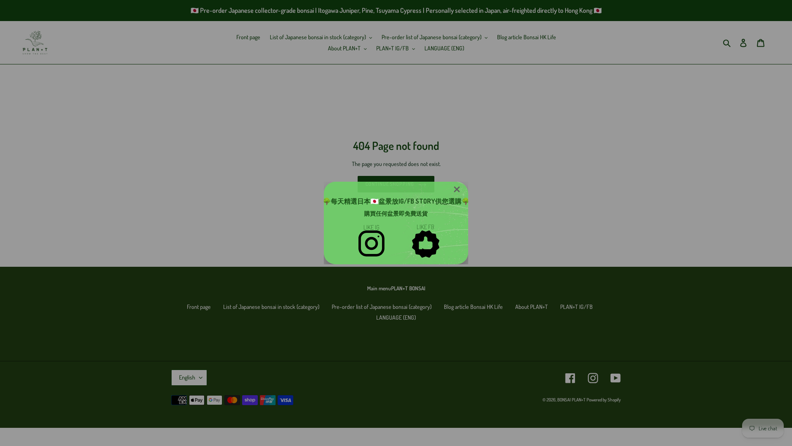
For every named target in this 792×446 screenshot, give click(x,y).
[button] (457, 189)
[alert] (396, 223)
